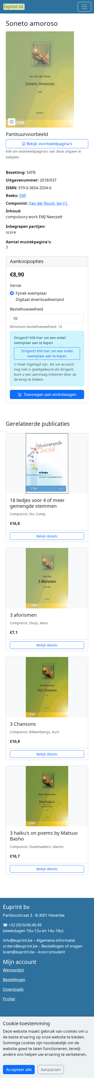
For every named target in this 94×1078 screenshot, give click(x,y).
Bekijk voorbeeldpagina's (49, 143)
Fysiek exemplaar (31, 293)
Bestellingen (14, 979)
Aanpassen (51, 1069)
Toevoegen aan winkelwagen (50, 394)
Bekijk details (47, 536)
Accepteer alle (19, 1069)
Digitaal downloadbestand (40, 299)
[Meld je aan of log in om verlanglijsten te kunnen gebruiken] (11, 122)
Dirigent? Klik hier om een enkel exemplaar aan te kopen (47, 353)
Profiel (9, 999)
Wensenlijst (13, 970)
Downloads (13, 989)
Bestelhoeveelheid (26, 309)
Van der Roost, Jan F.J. (48, 203)
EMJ (22, 195)
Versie (15, 285)
